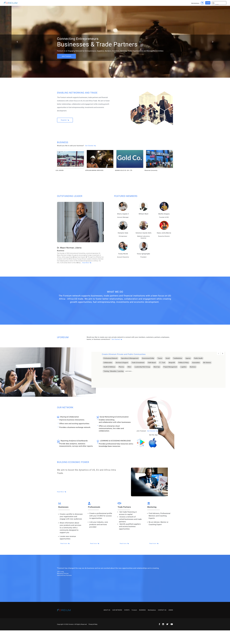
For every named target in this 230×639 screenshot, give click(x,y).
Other (129, 367)
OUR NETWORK (117, 610)
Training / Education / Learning (113, 371)
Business (193, 367)
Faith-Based (152, 363)
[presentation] (218, 353)
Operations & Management (129, 358)
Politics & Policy (183, 363)
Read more (63, 543)
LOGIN (208, 3)
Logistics (183, 367)
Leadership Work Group (142, 367)
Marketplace (195, 3)
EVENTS (126, 610)
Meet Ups (157, 367)
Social (168, 358)
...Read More (85, 263)
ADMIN (171, 610)
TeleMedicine (177, 358)
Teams (160, 358)
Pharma (121, 367)
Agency (188, 358)
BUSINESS (142, 610)
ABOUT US (107, 610)
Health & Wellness (109, 367)
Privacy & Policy (93, 624)
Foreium (134, 610)
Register (64, 120)
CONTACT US (162, 610)
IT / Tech (162, 363)
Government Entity (148, 358)
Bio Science (207, 363)
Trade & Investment (138, 363)
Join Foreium (66, 56)
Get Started (89, 146)
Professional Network (111, 358)
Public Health (198, 358)
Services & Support (122, 363)
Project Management (170, 367)
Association (196, 363)
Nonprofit (172, 363)
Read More (60, 492)
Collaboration (108, 363)
